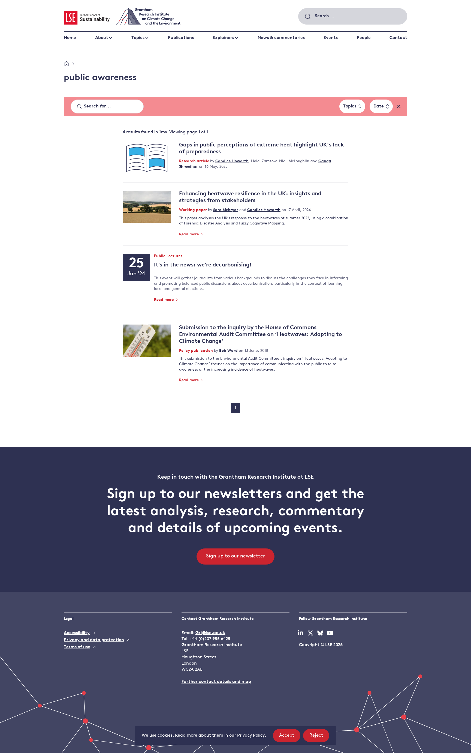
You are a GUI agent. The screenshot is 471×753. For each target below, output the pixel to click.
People (364, 38)
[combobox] (352, 16)
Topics (137, 38)
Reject (319, 737)
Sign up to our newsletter (235, 556)
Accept (289, 737)
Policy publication (196, 351)
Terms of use (77, 647)
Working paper (193, 210)
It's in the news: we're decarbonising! (203, 265)
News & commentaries (281, 38)
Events (331, 38)
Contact (398, 38)
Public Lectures (168, 256)
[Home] (66, 64)
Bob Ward (228, 351)
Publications (181, 38)
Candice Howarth (232, 161)
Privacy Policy (251, 735)
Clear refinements (398, 106)
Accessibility (77, 633)
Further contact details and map (216, 682)
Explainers (223, 38)
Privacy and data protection (94, 640)
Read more (189, 234)
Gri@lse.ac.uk (210, 633)
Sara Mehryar (225, 210)
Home (70, 38)
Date (378, 106)
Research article (194, 161)
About (101, 38)
